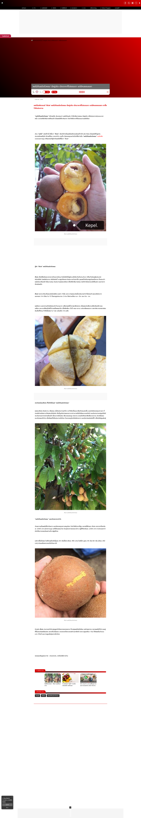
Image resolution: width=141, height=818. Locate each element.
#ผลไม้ (37, 696)
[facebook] (125, 3)
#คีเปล (43, 696)
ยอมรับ (7, 804)
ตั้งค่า (7, 807)
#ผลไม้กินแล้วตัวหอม (53, 696)
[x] (128, 3)
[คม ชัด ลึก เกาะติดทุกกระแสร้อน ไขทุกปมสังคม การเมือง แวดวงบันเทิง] (70, 3)
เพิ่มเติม (4, 801)
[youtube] (132, 3)
